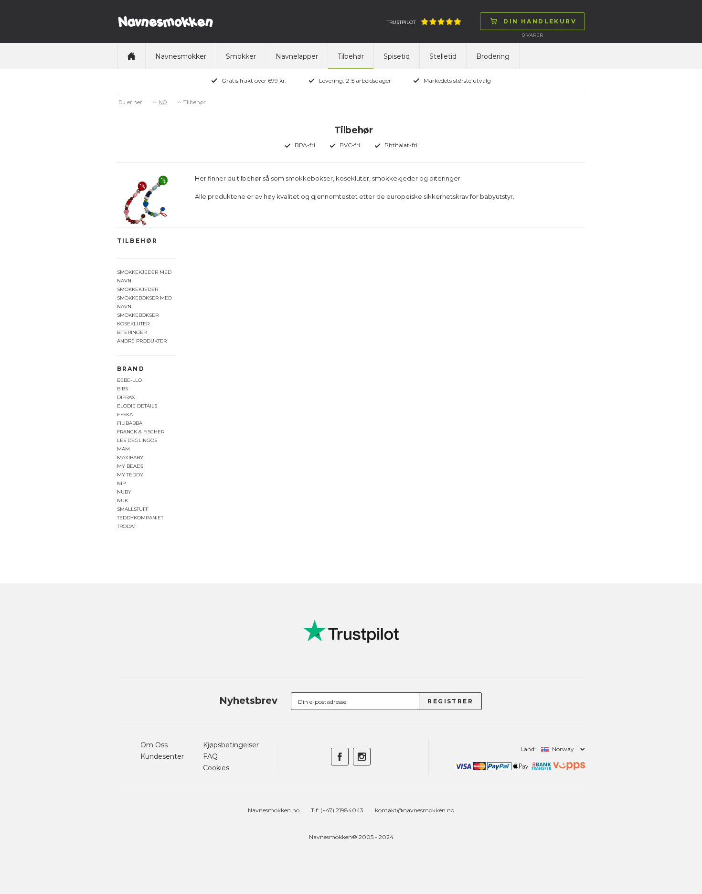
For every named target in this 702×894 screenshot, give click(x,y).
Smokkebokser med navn (144, 302)
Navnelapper (297, 56)
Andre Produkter (142, 341)
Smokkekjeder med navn (144, 276)
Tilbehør (351, 56)
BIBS (122, 389)
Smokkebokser (138, 315)
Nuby (124, 492)
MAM (123, 449)
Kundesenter (162, 756)
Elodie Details (137, 406)
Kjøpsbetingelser (231, 745)
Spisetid (396, 56)
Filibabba (129, 423)
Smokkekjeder (137, 289)
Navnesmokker (180, 56)
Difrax (126, 397)
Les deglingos (137, 440)
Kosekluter (133, 324)
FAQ (210, 756)
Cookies (216, 768)
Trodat (126, 526)
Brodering (493, 56)
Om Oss (154, 745)
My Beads (130, 466)
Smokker (241, 56)
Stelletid (443, 56)
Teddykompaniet (140, 518)
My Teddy (130, 475)
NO (163, 102)
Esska (125, 414)
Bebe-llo (129, 380)
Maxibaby (130, 457)
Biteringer (132, 332)
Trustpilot (401, 22)
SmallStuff (133, 509)
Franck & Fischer (140, 432)
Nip (121, 483)
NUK (122, 500)
